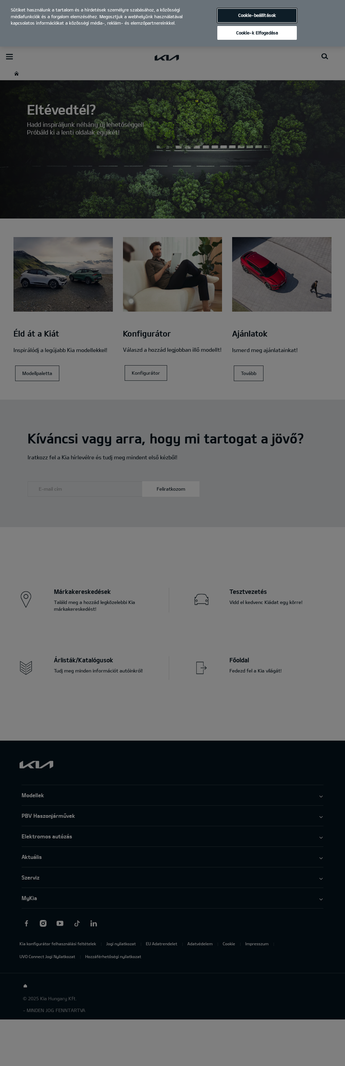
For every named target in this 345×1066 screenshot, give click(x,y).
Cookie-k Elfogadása (257, 32)
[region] (172, 23)
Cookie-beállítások (257, 15)
